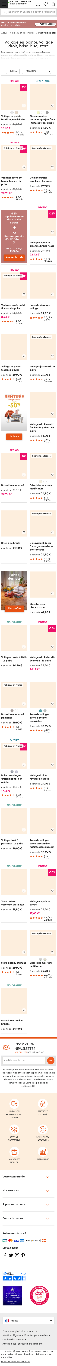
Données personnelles (36, 1335)
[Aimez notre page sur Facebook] (5, 1257)
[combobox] (28, 12)
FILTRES (13, 71)
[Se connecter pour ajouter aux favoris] (24, 105)
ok (50, 1060)
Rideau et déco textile (23, 33)
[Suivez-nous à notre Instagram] (17, 1257)
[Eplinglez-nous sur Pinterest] (23, 1257)
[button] (28, 1320)
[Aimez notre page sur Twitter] (11, 1257)
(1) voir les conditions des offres (15, 1362)
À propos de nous (14, 1204)
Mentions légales (12, 1335)
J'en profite (14, 608)
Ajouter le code (14, 257)
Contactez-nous (13, 1218)
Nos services (11, 1190)
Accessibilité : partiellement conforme (22, 1344)
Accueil (4, 33)
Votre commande (14, 1177)
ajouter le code (47, 24)
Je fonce (14, 436)
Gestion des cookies (13, 1340)
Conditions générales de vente (19, 1331)
